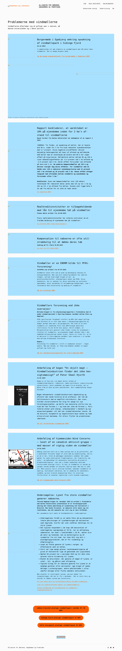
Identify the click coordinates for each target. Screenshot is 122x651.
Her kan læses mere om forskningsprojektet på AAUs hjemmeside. (62, 581)
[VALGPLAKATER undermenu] (113, 3)
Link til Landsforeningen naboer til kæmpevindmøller (58, 584)
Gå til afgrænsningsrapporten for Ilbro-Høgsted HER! (60, 353)
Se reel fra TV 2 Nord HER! (48, 248)
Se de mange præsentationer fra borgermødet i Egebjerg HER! (63, 56)
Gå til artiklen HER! (46, 290)
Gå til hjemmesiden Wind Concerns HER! (54, 480)
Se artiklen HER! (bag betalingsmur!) (52, 224)
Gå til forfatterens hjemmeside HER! (53, 423)
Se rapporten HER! (44, 192)
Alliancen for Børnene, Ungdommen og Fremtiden (49, 6)
